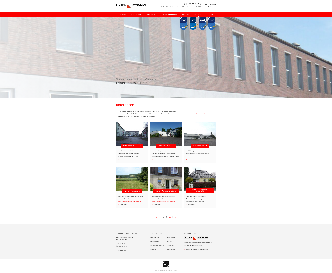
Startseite (122, 14)
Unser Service (151, 14)
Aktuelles (185, 14)
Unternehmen (136, 14)
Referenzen (198, 14)
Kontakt (211, 4)
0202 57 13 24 (122, 246)
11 (172, 217)
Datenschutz (171, 249)
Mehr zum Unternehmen (205, 114)
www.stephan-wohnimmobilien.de (129, 201)
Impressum (170, 245)
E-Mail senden (122, 250)
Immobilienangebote (169, 14)
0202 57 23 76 (193, 4)
